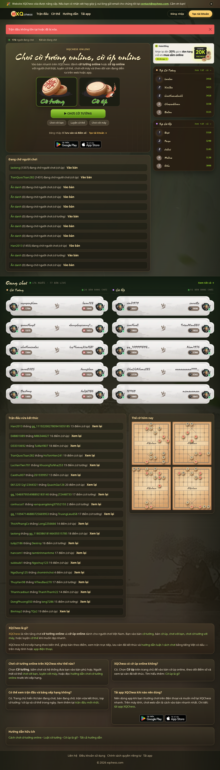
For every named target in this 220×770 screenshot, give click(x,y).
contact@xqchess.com (155, 3)
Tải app (86, 14)
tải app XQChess (124, 706)
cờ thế (34, 638)
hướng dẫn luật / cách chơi (158, 645)
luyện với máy (48, 674)
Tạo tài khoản (200, 13)
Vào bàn (72, 167)
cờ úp (164, 634)
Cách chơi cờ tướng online (25, 737)
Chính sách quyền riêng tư (124, 755)
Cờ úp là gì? (172, 674)
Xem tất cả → (203, 70)
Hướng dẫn (70, 14)
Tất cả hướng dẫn (91, 737)
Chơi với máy (99, 122)
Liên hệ (72, 755)
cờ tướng (148, 634)
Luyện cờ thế (78, 122)
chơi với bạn (176, 634)
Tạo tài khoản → (98, 132)
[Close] (210, 29)
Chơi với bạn (57, 122)
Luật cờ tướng (52, 737)
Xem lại (97, 426)
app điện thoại (43, 649)
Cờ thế (55, 14)
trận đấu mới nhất (87, 702)
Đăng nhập (177, 13)
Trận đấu (42, 14)
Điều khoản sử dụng (92, 755)
